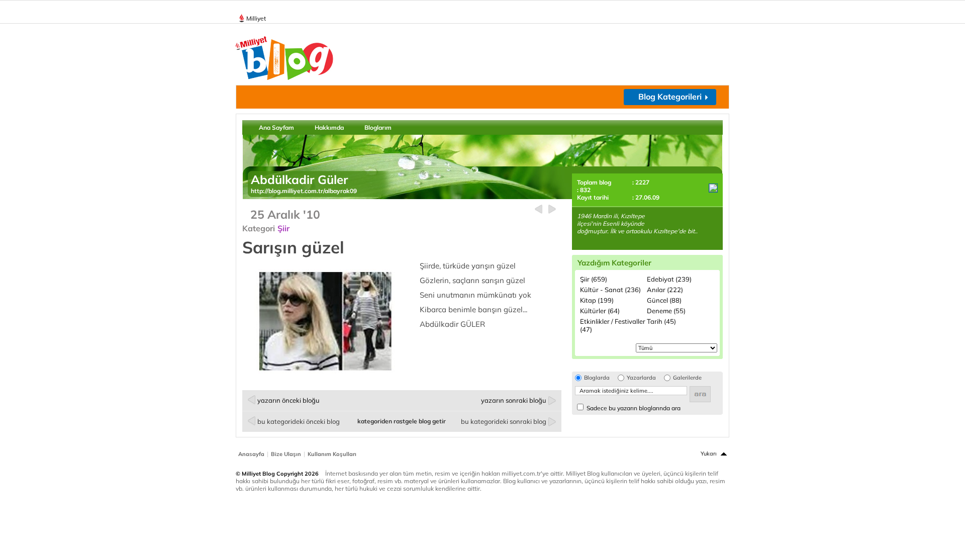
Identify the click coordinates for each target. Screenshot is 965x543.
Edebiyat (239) (669, 279)
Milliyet (256, 18)
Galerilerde (687, 378)
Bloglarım (378, 127)
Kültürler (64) (600, 311)
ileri (552, 209)
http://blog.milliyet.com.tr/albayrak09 (304, 191)
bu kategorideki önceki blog (298, 421)
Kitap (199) (597, 300)
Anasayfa (251, 454)
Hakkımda (329, 127)
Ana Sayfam (276, 127)
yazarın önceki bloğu (288, 400)
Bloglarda (597, 378)
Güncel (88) (664, 300)
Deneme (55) (666, 311)
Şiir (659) (593, 279)
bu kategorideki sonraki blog (503, 421)
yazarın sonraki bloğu (513, 400)
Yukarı (709, 453)
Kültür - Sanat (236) (610, 290)
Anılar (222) (665, 290)
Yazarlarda (641, 378)
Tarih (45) (661, 321)
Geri (538, 209)
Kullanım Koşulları (332, 454)
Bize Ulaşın (286, 454)
